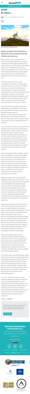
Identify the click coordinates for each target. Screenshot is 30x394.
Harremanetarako (16, 352)
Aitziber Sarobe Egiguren (8, 17)
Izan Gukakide (7, 314)
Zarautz (9, 299)
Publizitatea (23, 350)
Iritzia (3, 299)
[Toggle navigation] (1, 2)
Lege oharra (14, 350)
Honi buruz (6, 350)
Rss (24, 352)
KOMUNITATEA (15, 6)
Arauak (7, 352)
